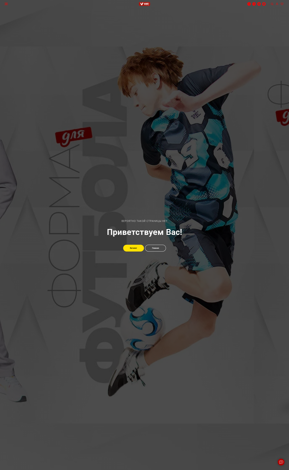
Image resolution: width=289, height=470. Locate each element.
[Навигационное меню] (6, 4)
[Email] (259, 5)
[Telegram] (254, 5)
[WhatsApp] (264, 5)
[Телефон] (249, 5)
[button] (272, 3)
